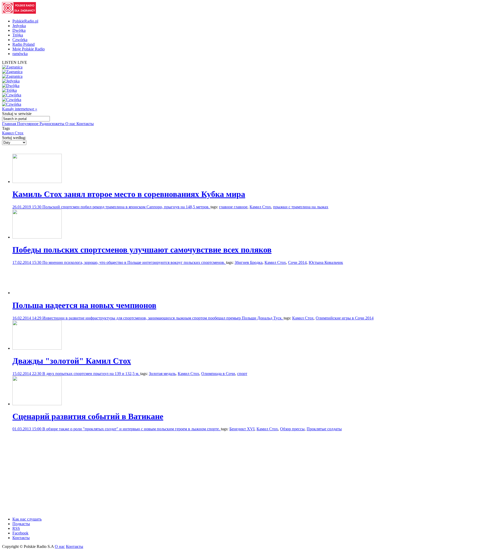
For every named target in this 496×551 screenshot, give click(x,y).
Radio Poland (23, 44)
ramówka (20, 53)
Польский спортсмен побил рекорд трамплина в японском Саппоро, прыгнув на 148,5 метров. (126, 207)
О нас (70, 123)
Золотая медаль (162, 373)
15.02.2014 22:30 (27, 373)
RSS (16, 528)
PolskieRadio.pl (25, 21)
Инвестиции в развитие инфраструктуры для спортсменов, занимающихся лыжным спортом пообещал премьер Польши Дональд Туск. (163, 318)
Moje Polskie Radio (28, 49)
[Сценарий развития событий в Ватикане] (37, 404)
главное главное (233, 207)
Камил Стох (13, 133)
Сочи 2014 (297, 262)
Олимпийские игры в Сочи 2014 (345, 318)
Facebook (20, 533)
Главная (9, 123)
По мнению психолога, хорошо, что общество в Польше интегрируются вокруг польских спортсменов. (134, 262)
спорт (242, 373)
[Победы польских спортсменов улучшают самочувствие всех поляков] (37, 237)
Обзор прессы (292, 429)
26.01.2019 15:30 (27, 207)
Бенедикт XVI (241, 429)
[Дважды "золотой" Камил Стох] (37, 348)
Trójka (17, 35)
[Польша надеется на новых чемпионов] (37, 292)
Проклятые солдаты (324, 429)
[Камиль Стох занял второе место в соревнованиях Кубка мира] (37, 181)
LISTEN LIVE (14, 62)
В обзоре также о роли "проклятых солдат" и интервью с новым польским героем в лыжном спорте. (131, 429)
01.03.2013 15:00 (27, 429)
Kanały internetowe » (19, 109)
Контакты (85, 123)
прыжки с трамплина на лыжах (300, 207)
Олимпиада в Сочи (218, 373)
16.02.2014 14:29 (27, 318)
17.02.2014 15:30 (27, 262)
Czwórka (19, 39)
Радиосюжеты (52, 123)
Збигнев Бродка (248, 262)
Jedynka (19, 26)
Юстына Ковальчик (326, 262)
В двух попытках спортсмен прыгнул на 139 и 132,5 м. (91, 373)
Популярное (28, 123)
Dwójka (19, 30)
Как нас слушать (27, 519)
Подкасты (21, 524)
